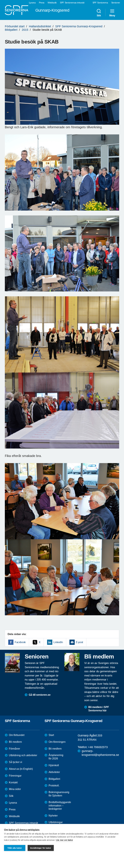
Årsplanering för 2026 (56, 757)
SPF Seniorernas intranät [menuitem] (72, 2)
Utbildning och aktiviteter (23, 755)
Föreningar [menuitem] (15, 775)
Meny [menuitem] (112, 15)
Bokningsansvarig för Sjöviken (59, 794)
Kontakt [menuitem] (13, 782)
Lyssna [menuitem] (32, 2)
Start (51, 735)
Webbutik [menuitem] (52, 2)
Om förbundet (16, 735)
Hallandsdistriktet (40, 26)
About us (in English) (21, 768)
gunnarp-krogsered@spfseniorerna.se (100, 752)
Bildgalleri (11, 29)
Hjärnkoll (54, 765)
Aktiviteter (54, 772)
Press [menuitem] (41, 2)
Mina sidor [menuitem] (15, 789)
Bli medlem (15, 741)
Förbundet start (15, 26)
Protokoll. (54, 785)
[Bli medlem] (71, 662)
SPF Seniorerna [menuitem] (100, 2)
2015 (25, 29)
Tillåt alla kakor (14, 848)
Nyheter (53, 815)
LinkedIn (58, 642)
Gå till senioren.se (40, 694)
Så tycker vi (15, 762)
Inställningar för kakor (40, 848)
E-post (79, 642)
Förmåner (14, 748)
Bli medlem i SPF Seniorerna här (98, 709)
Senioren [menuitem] (115, 2)
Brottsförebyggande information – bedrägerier (60, 805)
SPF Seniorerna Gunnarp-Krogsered (78, 26)
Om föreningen (57, 741)
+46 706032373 (98, 747)
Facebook (20, 642)
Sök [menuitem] (99, 15)
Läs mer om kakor (64, 840)
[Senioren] (12, 663)
